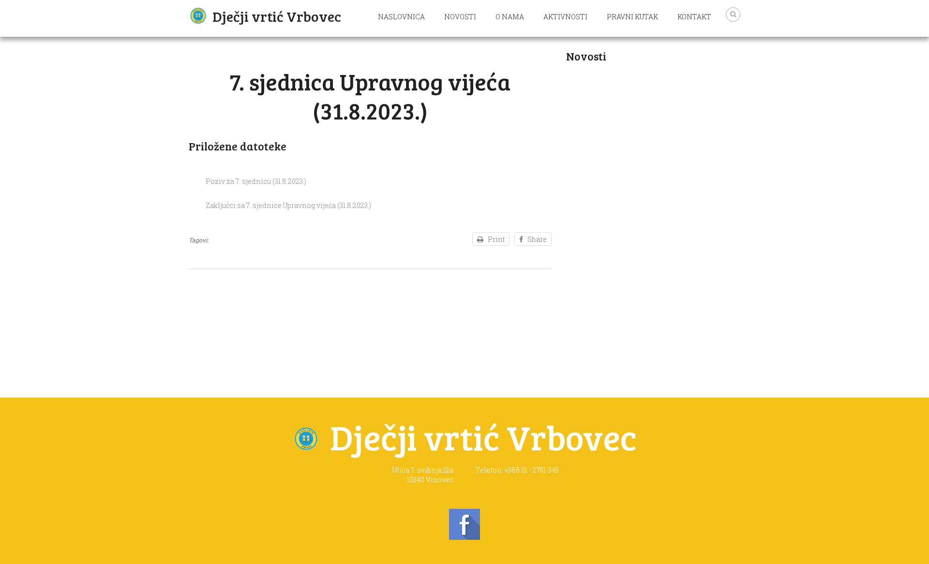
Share (537, 239)
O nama (509, 16)
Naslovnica (401, 16)
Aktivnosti (565, 16)
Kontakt (694, 16)
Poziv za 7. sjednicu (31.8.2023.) (256, 181)
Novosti (460, 16)
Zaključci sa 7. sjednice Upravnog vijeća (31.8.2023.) (288, 205)
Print (496, 239)
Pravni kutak (632, 16)
